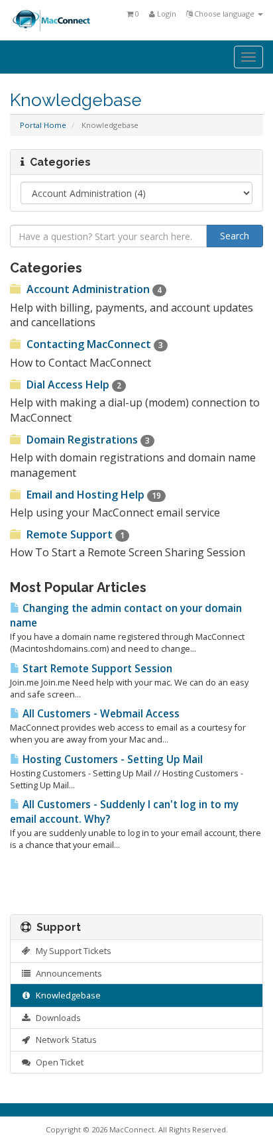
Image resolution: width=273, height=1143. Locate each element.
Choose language (224, 14)
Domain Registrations (87, 439)
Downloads (56, 1018)
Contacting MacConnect (93, 344)
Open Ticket (57, 1062)
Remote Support (74, 534)
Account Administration (93, 289)
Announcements (67, 973)
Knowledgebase (66, 995)
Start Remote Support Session (96, 669)
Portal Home (43, 125)
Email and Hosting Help (92, 494)
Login (165, 14)
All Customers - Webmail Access (100, 714)
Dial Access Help (72, 384)
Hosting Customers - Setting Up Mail (111, 759)
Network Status (64, 1040)
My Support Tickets (71, 951)
